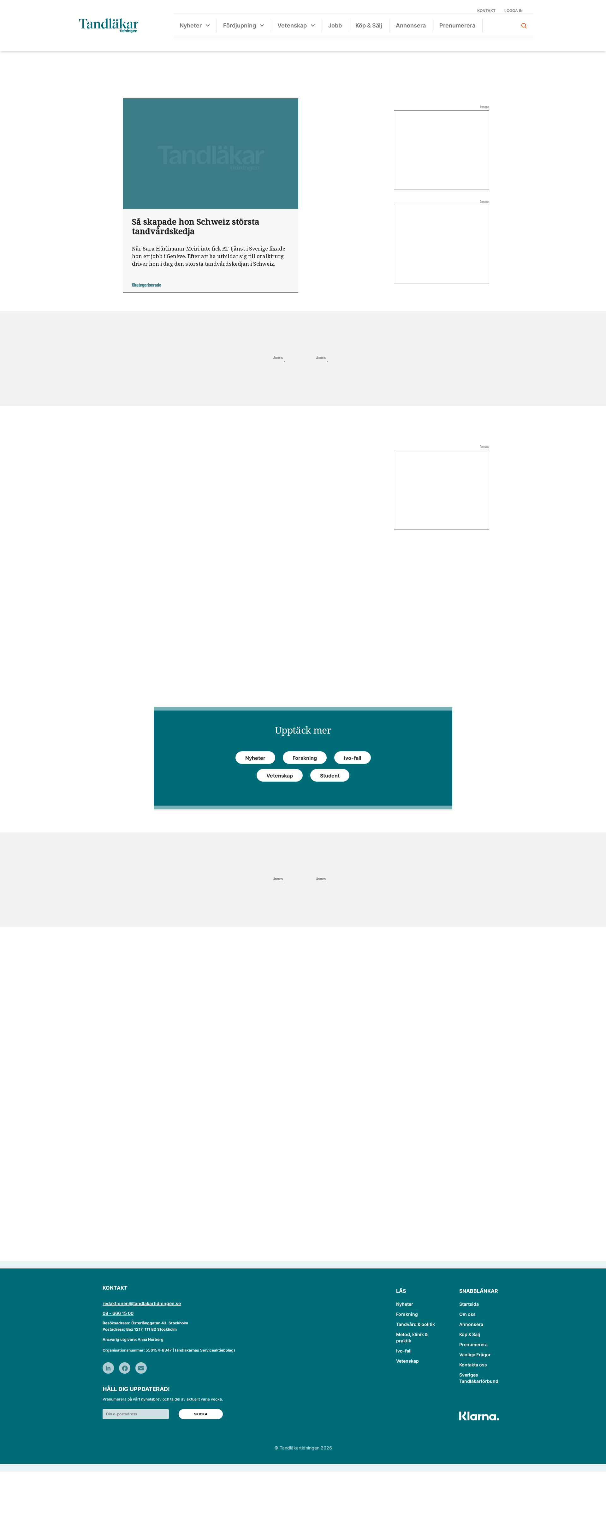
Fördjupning (239, 25)
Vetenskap (292, 25)
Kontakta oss (473, 1364)
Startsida (469, 1304)
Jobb (335, 25)
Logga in (513, 11)
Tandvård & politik (415, 1324)
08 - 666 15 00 (118, 1313)
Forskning (407, 1314)
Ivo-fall (404, 1350)
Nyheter (191, 25)
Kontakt (486, 11)
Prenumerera (457, 25)
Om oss (467, 1314)
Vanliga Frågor (475, 1354)
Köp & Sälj (368, 25)
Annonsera (411, 25)
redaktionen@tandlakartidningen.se (142, 1303)
